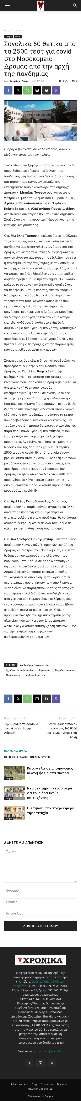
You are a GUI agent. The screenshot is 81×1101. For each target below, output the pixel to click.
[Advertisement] (40, 18)
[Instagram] (40, 1063)
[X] (18, 90)
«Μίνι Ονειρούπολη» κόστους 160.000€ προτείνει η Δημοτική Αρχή (61, 730)
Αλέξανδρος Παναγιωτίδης (35, 664)
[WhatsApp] (27, 90)
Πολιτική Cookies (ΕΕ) (40, 1088)
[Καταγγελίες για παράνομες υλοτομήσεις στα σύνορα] (14, 773)
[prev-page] (6, 828)
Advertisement (19, 1084)
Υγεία (17, 36)
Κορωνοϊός (44, 669)
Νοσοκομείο (13, 674)
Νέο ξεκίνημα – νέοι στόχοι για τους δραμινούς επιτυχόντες (49, 793)
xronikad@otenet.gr (50, 1051)
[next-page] (13, 828)
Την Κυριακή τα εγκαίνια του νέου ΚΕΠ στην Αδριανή (21, 728)
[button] (7, 5)
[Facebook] (8, 90)
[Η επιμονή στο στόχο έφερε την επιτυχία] (14, 813)
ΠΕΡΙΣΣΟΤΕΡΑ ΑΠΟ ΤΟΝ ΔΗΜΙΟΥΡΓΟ (27, 757)
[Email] (37, 90)
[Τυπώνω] (46, 90)
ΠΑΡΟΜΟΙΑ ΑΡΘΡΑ (15, 751)
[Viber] (56, 90)
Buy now (62, 1084)
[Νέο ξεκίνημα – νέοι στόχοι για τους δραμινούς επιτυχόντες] (14, 793)
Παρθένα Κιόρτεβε (35, 674)
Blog (34, 1084)
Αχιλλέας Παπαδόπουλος (20, 669)
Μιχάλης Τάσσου (64, 669)
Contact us (47, 1084)
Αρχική (8, 30)
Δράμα (19, 30)
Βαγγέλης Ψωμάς (19, 80)
